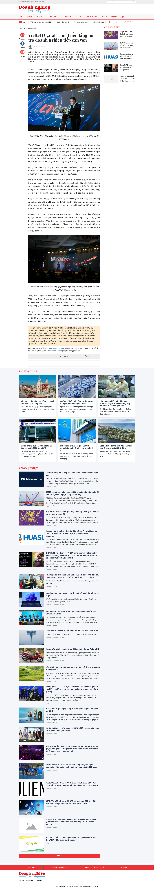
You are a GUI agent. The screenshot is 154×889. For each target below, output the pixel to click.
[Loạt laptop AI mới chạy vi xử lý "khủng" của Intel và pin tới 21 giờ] (31, 599)
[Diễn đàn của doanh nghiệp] (34, 9)
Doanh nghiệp (24, 396)
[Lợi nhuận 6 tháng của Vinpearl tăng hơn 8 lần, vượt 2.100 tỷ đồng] (116, 431)
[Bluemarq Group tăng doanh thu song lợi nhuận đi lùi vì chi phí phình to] (77, 431)
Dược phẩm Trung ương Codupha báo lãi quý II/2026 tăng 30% (36, 447)
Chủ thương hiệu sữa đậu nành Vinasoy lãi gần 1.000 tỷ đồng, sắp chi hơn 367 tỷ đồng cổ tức (115, 403)
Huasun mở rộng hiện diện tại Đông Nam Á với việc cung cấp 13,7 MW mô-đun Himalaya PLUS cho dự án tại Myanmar (71, 533)
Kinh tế (55, 586)
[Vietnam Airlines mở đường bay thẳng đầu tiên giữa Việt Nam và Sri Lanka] (31, 617)
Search (133, 1)
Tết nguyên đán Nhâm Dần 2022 (32, 22)
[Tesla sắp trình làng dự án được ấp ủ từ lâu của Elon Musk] (31, 637)
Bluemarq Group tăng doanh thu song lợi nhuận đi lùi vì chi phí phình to (76, 448)
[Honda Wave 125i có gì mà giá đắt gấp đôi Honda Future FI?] (31, 655)
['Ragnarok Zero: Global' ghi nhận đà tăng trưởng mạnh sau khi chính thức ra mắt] (31, 517)
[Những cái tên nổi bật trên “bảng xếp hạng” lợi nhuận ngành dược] (77, 386)
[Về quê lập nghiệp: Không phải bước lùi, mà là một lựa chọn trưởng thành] (31, 673)
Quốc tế (55, 486)
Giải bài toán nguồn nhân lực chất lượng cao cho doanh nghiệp (102, 22)
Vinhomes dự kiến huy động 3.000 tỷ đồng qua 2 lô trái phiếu (37, 402)
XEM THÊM (59, 856)
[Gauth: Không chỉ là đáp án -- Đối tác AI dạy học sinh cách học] (31, 479)
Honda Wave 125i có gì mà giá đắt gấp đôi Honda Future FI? (72, 649)
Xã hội (54, 681)
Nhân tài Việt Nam (72, 22)
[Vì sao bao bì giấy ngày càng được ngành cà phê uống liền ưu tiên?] (31, 715)
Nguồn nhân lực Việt (54, 22)
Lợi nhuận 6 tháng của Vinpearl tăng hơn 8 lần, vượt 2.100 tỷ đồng (116, 447)
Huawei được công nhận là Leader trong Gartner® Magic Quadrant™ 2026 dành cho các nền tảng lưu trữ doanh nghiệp (71, 821)
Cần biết (55, 625)
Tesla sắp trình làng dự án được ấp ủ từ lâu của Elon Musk (72, 631)
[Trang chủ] (21, 16)
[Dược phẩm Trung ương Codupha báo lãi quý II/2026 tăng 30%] (37, 431)
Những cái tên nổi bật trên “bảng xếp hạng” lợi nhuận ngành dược (77, 402)
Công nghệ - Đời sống (58, 604)
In (88, 356)
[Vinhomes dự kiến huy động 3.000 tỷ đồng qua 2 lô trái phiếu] (37, 386)
